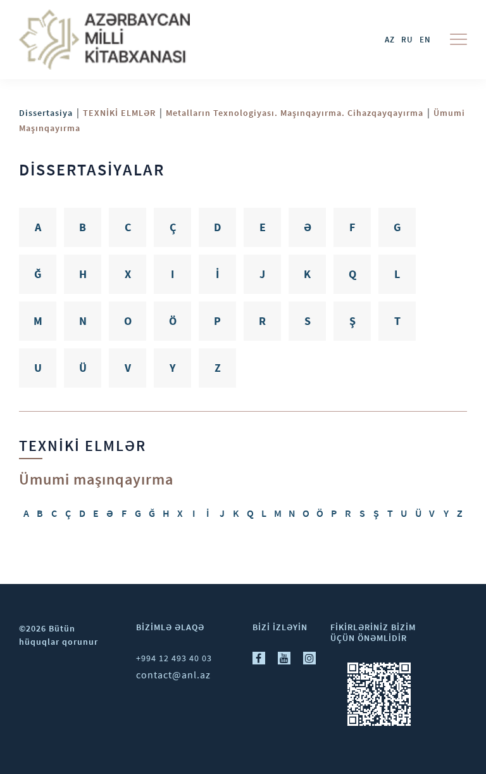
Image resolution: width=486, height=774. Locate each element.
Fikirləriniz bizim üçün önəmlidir (373, 632)
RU (407, 39)
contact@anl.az (173, 674)
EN (425, 39)
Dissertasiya (46, 112)
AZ (390, 39)
